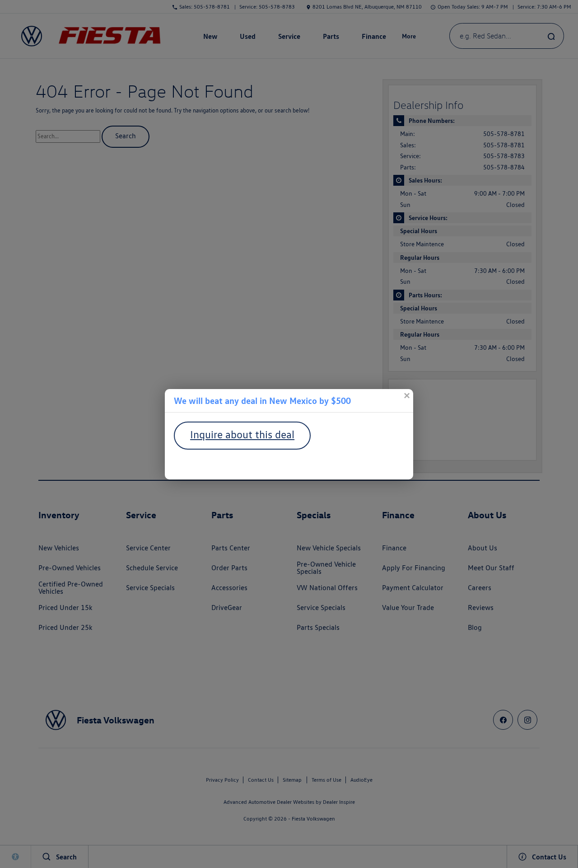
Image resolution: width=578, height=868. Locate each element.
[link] (406, 396)
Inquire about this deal (242, 434)
